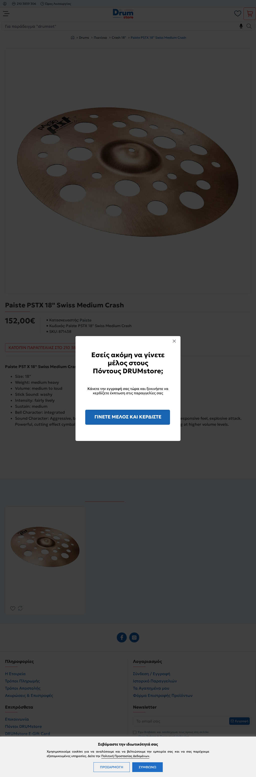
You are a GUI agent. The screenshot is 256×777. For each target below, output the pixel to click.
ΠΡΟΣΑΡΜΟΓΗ (111, 767)
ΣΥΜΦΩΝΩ (147, 767)
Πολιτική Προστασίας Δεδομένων (125, 756)
